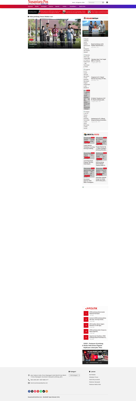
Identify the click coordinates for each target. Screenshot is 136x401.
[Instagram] (35, 391)
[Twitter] (32, 391)
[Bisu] (103, 362)
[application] (95, 357)
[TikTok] (43, 391)
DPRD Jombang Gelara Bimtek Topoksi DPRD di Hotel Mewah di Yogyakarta (100, 163)
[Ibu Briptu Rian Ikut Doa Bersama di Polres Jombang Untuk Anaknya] (54, 34)
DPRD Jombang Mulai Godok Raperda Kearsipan (97, 312)
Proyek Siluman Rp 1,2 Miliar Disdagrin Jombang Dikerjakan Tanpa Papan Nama (101, 148)
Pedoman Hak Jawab (94, 382)
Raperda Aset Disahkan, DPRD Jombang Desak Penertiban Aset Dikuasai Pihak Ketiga (98, 336)
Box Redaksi (92, 374)
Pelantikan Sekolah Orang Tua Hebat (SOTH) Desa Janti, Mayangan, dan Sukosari (101, 179)
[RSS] (46, 391)
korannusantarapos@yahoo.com (39, 383)
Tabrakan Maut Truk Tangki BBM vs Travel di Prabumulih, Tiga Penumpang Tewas (98, 60)
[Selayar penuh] (106, 362)
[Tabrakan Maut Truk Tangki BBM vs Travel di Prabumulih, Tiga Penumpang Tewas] (87, 60)
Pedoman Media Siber (95, 384)
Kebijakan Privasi (93, 377)
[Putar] (84, 362)
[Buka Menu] (107, 2)
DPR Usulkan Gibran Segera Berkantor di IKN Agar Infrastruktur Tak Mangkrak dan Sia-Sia (98, 324)
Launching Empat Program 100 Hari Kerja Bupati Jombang (88, 162)
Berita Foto (87, 142)
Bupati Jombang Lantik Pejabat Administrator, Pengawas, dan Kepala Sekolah (97, 44)
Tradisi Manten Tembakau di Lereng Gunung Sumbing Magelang (89, 147)
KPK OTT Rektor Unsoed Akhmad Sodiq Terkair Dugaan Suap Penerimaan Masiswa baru (92, 12)
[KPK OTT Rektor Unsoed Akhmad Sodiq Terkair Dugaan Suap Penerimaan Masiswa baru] (80, 11)
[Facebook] (29, 391)
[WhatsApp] (41, 391)
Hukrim (31, 39)
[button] (103, 2)
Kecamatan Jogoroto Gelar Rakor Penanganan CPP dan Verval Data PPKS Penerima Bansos (89, 180)
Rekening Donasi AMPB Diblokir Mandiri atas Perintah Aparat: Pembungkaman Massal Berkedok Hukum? (42, 12)
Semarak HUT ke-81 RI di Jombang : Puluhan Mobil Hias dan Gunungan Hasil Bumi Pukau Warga (67, 12)
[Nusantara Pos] (38, 2)
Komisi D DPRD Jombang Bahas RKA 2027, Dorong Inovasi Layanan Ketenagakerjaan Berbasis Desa (97, 318)
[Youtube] (38, 391)
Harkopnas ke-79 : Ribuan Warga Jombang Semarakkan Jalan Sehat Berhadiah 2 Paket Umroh (99, 119)
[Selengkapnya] (95, 18)
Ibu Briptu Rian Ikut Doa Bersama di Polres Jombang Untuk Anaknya (54, 42)
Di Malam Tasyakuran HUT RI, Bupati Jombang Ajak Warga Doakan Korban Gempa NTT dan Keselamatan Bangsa (98, 99)
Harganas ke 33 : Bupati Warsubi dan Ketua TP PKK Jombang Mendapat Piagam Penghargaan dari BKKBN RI (98, 77)
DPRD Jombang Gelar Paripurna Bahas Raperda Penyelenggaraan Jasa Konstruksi (97, 330)
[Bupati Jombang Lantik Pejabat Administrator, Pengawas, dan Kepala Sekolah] (87, 45)
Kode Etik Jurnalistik (94, 379)
